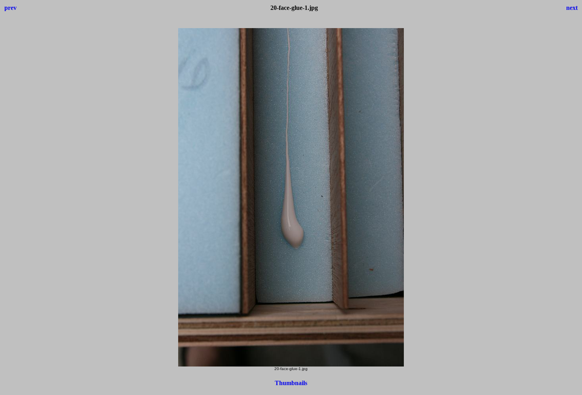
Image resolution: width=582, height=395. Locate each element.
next (572, 7)
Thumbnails (291, 383)
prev (10, 7)
